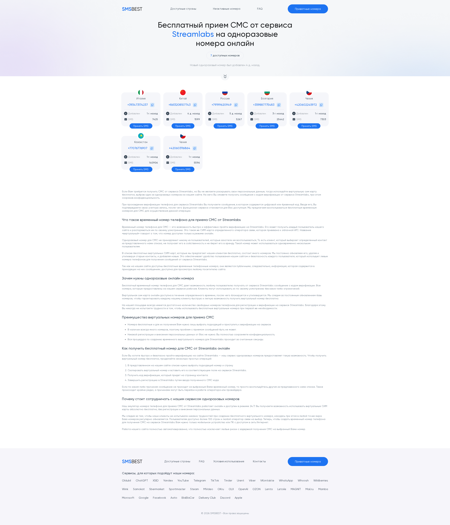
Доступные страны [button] (183, 8)
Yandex (168, 480)
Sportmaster (177, 489)
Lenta (269, 489)
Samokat (139, 489)
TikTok (215, 480)
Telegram (200, 480)
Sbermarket (156, 489)
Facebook (159, 497)
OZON (257, 489)
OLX (231, 489)
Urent (240, 480)
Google (144, 497)
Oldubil (126, 480)
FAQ (201, 461)
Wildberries (320, 480)
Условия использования (228, 461)
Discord (225, 497)
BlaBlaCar (188, 497)
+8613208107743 (180, 104)
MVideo (208, 489)
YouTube (183, 480)
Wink (125, 489)
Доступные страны (177, 461)
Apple (238, 497)
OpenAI (243, 489)
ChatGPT (142, 480)
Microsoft (128, 497)
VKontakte (267, 480)
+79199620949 (222, 104)
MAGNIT (296, 489)
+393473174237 (137, 104)
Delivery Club (207, 497)
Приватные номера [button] (308, 9)
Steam (194, 489)
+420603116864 (179, 148)
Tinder (228, 480)
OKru (221, 489)
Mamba (323, 489)
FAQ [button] (260, 8)
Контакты (259, 461)
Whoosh (303, 480)
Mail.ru (310, 489)
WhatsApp (286, 480)
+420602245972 (306, 104)
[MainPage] (132, 9)
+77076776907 (137, 148)
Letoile (281, 489)
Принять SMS (141, 126)
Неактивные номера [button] (226, 8)
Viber (252, 480)
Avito (174, 497)
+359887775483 (263, 104)
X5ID (156, 480)
